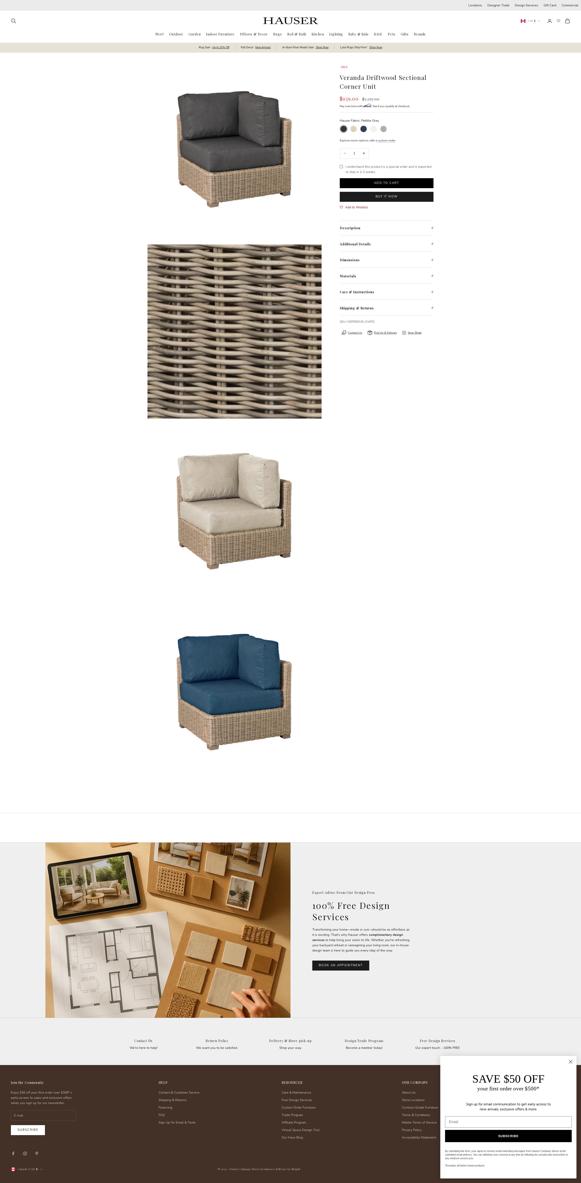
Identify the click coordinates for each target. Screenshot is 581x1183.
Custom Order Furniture (299, 1107)
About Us (409, 1092)
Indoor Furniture (220, 34)
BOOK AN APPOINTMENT (341, 965)
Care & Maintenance (296, 1092)
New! (159, 34)
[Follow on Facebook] (13, 1153)
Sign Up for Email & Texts (177, 1122)
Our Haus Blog (292, 1137)
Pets (391, 34)
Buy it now (387, 197)
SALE (378, 34)
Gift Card (550, 5)
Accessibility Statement (419, 1137)
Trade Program (292, 1115)
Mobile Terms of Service (419, 1122)
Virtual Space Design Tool (301, 1130)
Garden (195, 34)
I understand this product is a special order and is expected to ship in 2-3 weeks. (388, 169)
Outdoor (176, 34)
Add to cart (386, 183)
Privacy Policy (411, 1130)
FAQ (162, 1115)
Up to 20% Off (220, 47)
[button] (354, 207)
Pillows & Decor (254, 34)
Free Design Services (437, 1040)
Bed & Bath (296, 34)
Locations (475, 5)
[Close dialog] (571, 1062)
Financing (165, 1107)
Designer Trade (498, 5)
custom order (386, 140)
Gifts (405, 34)
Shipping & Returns (173, 1100)
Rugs (277, 34)
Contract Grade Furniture (420, 1107)
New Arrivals (263, 47)
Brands (420, 34)
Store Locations (413, 1100)
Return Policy (217, 1040)
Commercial (570, 5)
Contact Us (143, 1040)
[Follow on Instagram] (25, 1153)
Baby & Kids (358, 34)
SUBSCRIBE (508, 1136)
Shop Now (322, 47)
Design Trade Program (364, 1040)
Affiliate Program (294, 1122)
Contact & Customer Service (179, 1092)
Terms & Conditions (416, 1115)
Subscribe (27, 1130)
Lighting (336, 34)
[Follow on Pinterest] (36, 1153)
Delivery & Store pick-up (290, 1040)
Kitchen (318, 34)
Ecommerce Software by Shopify (281, 1169)
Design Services (526, 5)
